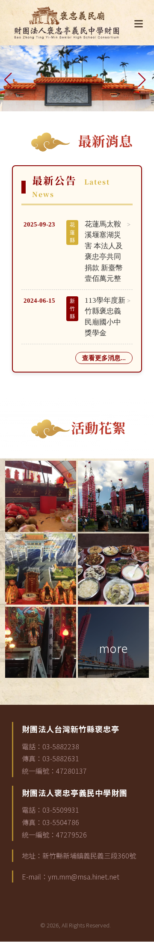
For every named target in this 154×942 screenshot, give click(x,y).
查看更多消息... (104, 358)
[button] (10, 78)
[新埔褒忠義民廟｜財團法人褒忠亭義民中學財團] (66, 23)
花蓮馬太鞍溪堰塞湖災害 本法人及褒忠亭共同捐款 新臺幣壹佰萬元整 (104, 251)
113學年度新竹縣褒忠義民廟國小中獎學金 (105, 316)
